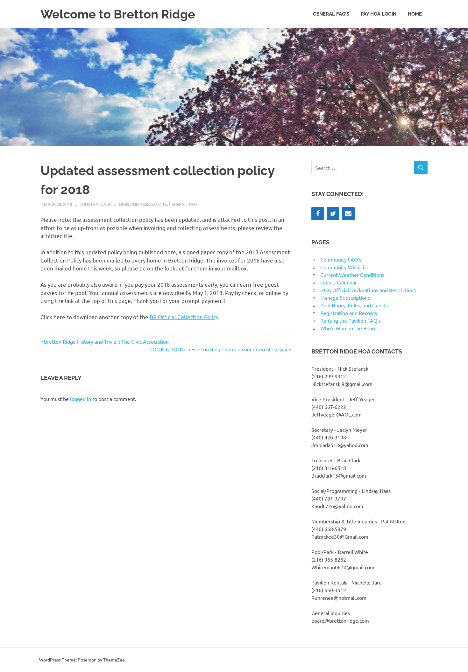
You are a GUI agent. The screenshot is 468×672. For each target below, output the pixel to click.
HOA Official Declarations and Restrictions (368, 290)
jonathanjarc (95, 204)
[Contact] (348, 213)
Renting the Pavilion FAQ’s (350, 320)
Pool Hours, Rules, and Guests (354, 305)
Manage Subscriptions (345, 297)
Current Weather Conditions (352, 274)
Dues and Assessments (143, 204)
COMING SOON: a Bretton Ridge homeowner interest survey (218, 349)
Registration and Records (348, 313)
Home (415, 14)
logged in (80, 399)
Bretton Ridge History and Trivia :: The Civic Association (106, 341)
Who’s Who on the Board (348, 328)
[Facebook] (317, 213)
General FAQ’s (331, 14)
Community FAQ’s (340, 259)
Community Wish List (344, 267)
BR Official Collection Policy (184, 316)
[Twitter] (333, 213)
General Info (183, 204)
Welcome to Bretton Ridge (117, 14)
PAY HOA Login (378, 14)
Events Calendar (338, 282)
